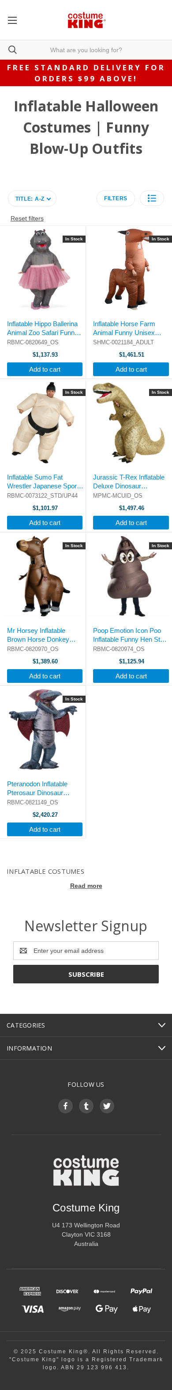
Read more (86, 885)
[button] (152, 198)
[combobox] (86, 50)
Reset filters (27, 218)
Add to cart (44, 369)
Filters (115, 198)
